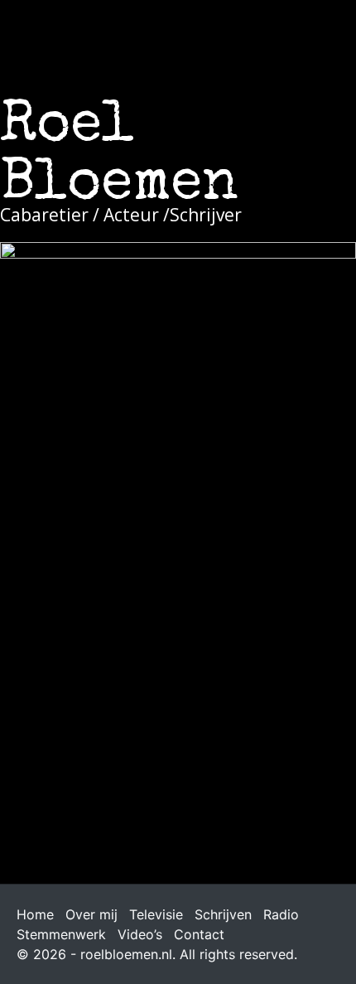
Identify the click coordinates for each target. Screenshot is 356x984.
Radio (281, 914)
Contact (199, 934)
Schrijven (223, 914)
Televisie (156, 914)
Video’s (140, 934)
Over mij (91, 914)
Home (35, 914)
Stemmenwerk (61, 934)
